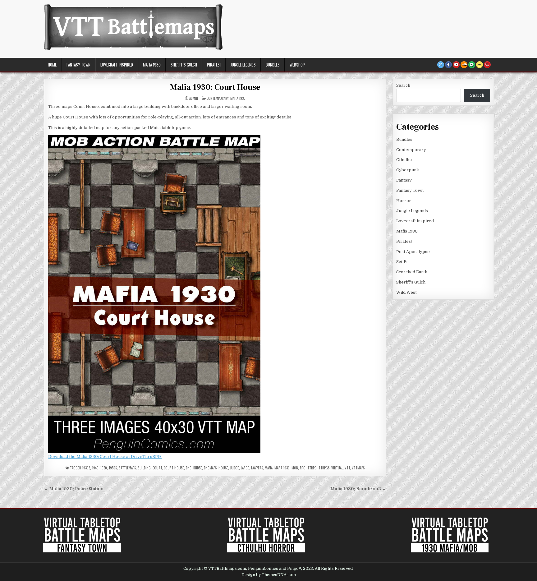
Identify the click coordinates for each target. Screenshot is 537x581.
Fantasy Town (78, 65)
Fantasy (404, 180)
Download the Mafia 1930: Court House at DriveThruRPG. (105, 456)
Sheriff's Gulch (410, 282)
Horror (403, 200)
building (144, 467)
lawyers (257, 467)
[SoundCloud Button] (464, 64)
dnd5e (197, 467)
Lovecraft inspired (116, 65)
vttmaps (358, 467)
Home (52, 65)
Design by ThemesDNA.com (268, 575)
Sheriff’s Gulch (184, 65)
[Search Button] (487, 64)
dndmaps (210, 467)
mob (294, 467)
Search (403, 85)
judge (234, 467)
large (245, 467)
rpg (302, 467)
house (223, 467)
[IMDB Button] (479, 64)
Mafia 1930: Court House (215, 87)
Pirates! (214, 65)
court (157, 467)
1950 (103, 467)
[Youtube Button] (456, 64)
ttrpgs (324, 467)
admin (193, 98)
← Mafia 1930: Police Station (73, 488)
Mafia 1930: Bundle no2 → (358, 488)
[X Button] (440, 64)
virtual (337, 467)
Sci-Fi (401, 261)
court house (174, 467)
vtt (347, 467)
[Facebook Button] (448, 64)
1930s (86, 467)
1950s (113, 467)
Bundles (273, 65)
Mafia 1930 (152, 65)
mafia (269, 467)
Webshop (297, 65)
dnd (188, 467)
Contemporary (217, 98)
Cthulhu (404, 159)
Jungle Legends (243, 65)
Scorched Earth (411, 272)
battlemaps (127, 467)
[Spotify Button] (471, 64)
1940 (95, 467)
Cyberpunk (407, 170)
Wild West (406, 292)
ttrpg (312, 467)
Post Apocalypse (413, 251)
